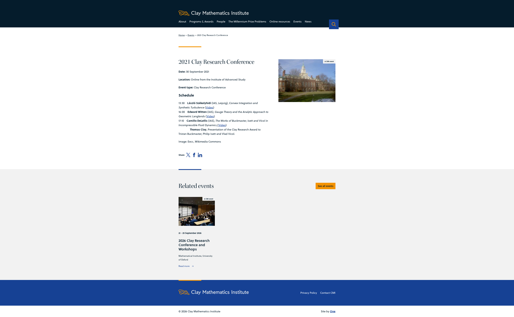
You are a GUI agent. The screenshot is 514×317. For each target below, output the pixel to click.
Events (297, 21)
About (182, 21)
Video (209, 107)
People (221, 21)
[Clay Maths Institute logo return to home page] (214, 13)
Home (182, 35)
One (332, 311)
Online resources (279, 21)
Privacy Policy (308, 293)
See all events (325, 186)
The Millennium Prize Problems (247, 21)
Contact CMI (327, 293)
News (308, 21)
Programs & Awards (201, 21)
